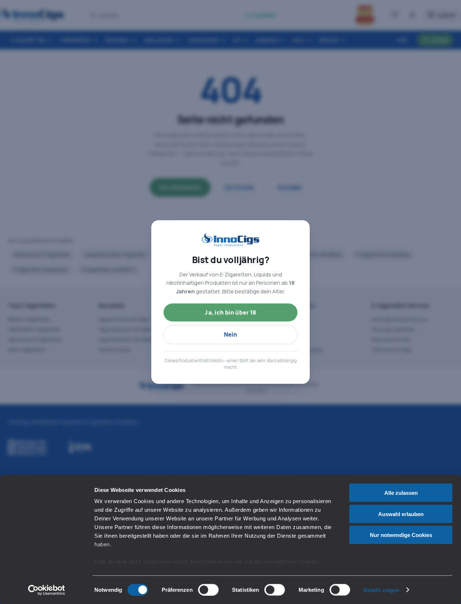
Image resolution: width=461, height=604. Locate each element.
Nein (230, 334)
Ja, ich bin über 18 (230, 312)
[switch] (208, 589)
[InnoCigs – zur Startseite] (230, 240)
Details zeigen (381, 590)
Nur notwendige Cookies (401, 535)
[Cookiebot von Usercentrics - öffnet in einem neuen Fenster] (46, 590)
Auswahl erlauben (401, 514)
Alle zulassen (401, 493)
